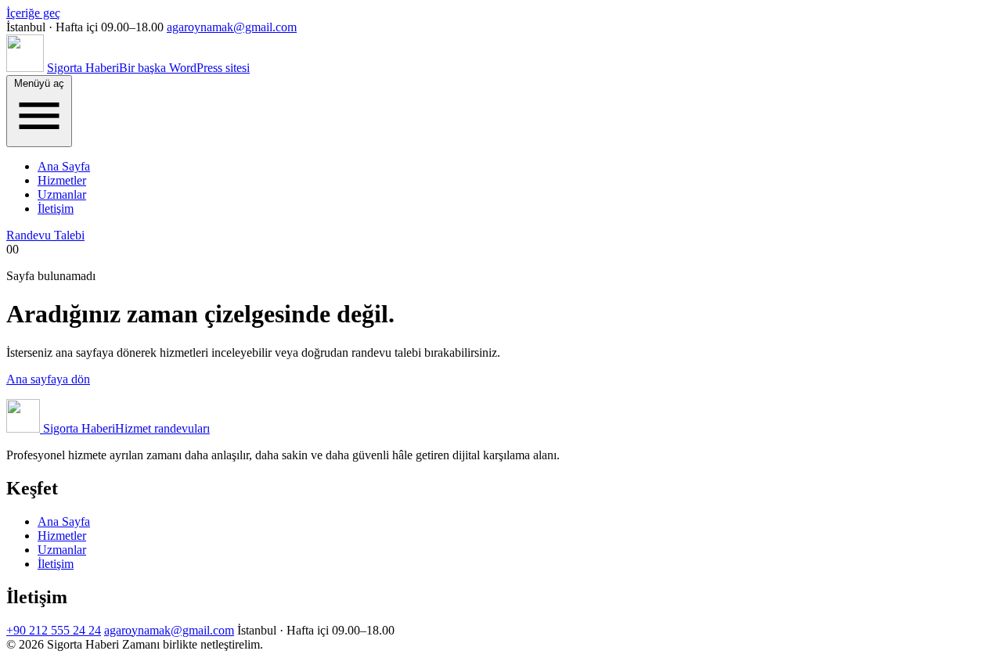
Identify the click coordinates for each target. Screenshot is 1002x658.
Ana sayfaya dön (48, 379)
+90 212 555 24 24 (53, 630)
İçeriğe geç (33, 13)
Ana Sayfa (64, 166)
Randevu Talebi (45, 235)
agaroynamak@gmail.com (232, 27)
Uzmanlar (62, 194)
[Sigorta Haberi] (25, 67)
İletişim (56, 208)
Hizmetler (62, 180)
